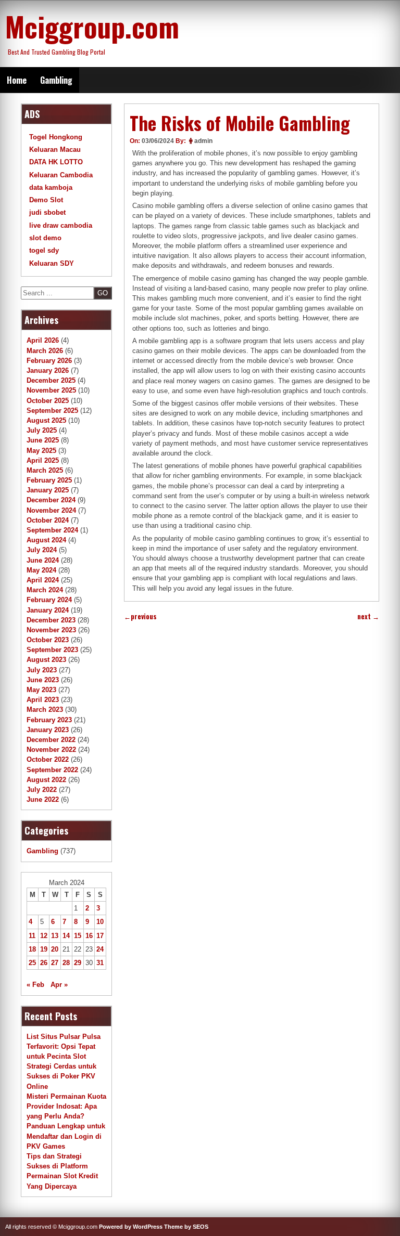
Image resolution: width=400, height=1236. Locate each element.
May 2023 (41, 690)
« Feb (35, 984)
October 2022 (48, 759)
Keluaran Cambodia (61, 175)
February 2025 (49, 480)
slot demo (45, 238)
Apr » (59, 984)
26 (43, 963)
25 (32, 963)
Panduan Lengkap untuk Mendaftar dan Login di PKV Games (66, 1136)
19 (43, 949)
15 (77, 936)
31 (100, 963)
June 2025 (43, 440)
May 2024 (41, 570)
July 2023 (42, 670)
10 (100, 922)
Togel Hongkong (55, 137)
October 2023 (48, 640)
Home (17, 80)
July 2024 (42, 550)
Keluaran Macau (55, 149)
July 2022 (42, 789)
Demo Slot (46, 200)
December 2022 (51, 740)
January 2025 (48, 490)
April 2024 (43, 580)
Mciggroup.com (92, 26)
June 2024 (43, 560)
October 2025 (48, 401)
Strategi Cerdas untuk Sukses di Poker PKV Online (61, 1076)
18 (32, 949)
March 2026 (45, 351)
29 (77, 963)
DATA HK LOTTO (56, 162)
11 (32, 936)
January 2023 (48, 730)
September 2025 (52, 410)
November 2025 (51, 390)
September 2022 (52, 770)
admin (203, 141)
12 (43, 936)
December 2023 (51, 620)
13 (54, 936)
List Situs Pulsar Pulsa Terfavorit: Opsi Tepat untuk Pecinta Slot (64, 1046)
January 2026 (48, 370)
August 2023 (46, 659)
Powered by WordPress (130, 1227)
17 (100, 936)
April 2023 (43, 700)
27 (54, 963)
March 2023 (45, 709)
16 (89, 936)
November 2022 (51, 749)
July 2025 (42, 430)
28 (66, 963)
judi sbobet (47, 212)
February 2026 (49, 361)
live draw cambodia (60, 225)
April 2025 (43, 460)
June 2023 (43, 680)
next (368, 616)
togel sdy (44, 250)
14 (66, 936)
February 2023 (49, 720)
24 (100, 949)
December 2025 (51, 380)
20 (54, 949)
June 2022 (43, 799)
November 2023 (51, 630)
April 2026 (43, 340)
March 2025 (45, 470)
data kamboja (50, 187)
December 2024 (51, 500)
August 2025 (46, 420)
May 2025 (41, 450)
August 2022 (46, 780)
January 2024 (48, 610)
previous (140, 616)
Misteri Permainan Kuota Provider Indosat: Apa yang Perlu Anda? (66, 1106)
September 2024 (52, 530)
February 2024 (49, 600)
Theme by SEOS (186, 1227)
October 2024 (48, 520)
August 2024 (46, 540)
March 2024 (45, 590)
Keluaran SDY (51, 263)
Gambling (56, 80)
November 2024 (51, 510)
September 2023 (52, 650)
